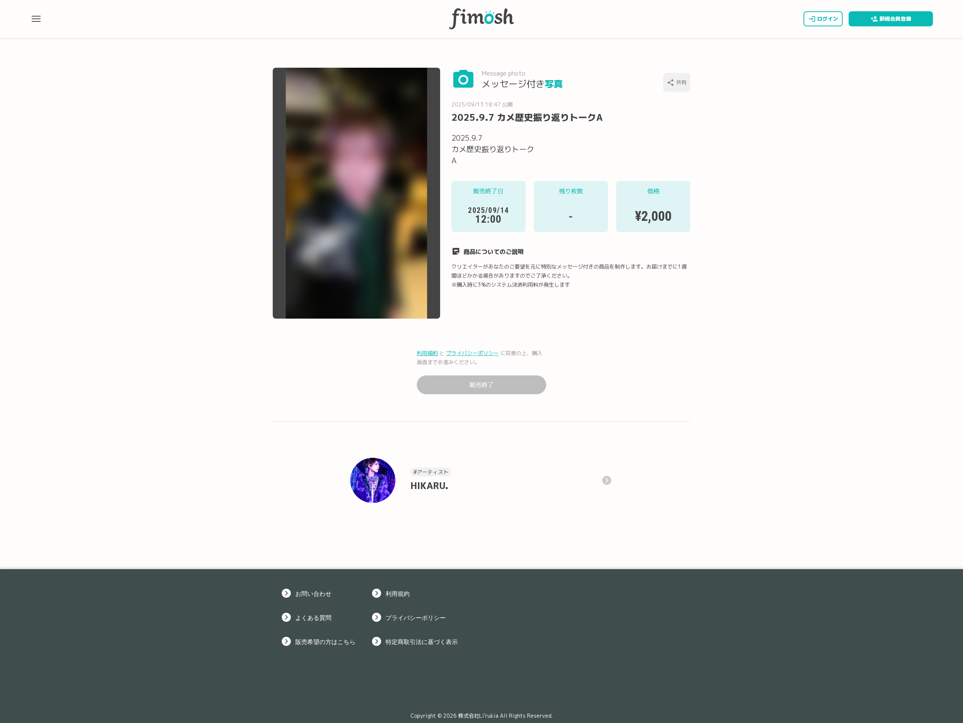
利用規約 (427, 353)
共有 (681, 82)
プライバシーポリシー (472, 353)
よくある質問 (313, 617)
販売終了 (481, 385)
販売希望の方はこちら (325, 641)
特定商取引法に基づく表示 (422, 641)
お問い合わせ (313, 593)
